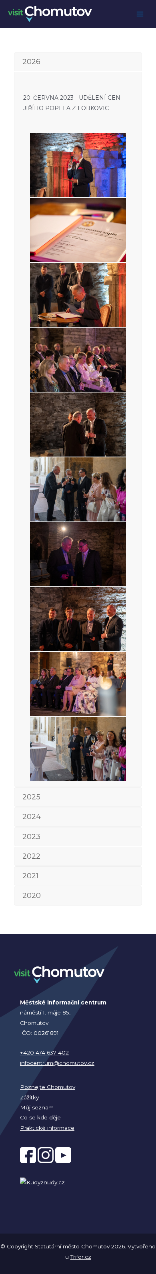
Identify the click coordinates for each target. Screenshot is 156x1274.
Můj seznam (37, 1107)
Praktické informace (47, 1128)
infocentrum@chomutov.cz (57, 1063)
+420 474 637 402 (44, 1052)
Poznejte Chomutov (47, 1087)
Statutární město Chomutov (72, 1246)
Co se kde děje (40, 1117)
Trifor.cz (80, 1257)
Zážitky (29, 1097)
